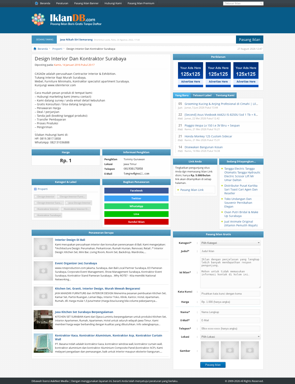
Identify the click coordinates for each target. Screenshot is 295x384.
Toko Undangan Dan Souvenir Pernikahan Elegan (238, 202)
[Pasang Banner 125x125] (190, 86)
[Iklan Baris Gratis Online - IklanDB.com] (69, 25)
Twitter (136, 198)
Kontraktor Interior (48, 209)
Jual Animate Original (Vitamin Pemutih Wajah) (240, 223)
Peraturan (62, 3)
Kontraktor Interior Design (77, 209)
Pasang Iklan (249, 39)
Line (136, 214)
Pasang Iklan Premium (141, 3)
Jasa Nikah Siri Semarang (76, 39)
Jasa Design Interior (80, 203)
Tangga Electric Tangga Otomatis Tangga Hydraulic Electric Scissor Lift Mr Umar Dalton (242, 174)
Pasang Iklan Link (191, 190)
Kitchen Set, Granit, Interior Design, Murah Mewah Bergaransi (97, 288)
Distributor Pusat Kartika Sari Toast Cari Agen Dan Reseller (241, 189)
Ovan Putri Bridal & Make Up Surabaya (241, 214)
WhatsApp (136, 206)
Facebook (136, 190)
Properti (43, 189)
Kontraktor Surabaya (49, 215)
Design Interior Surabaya (51, 203)
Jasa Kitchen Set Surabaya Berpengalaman (84, 312)
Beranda (45, 3)
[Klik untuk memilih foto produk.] (210, 350)
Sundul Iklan (136, 221)
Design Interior (46, 196)
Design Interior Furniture (73, 196)
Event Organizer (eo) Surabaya (76, 263)
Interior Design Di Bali (70, 240)
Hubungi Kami (113, 3)
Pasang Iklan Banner (86, 3)
